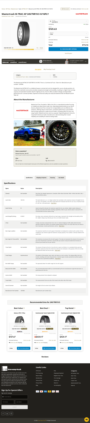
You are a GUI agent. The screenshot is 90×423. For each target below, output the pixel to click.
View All (73, 385)
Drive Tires (73, 378)
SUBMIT (14, 407)
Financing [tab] (52, 177)
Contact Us (56, 380)
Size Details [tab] (61, 177)
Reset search (66, 8)
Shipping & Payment (59, 373)
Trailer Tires (74, 380)
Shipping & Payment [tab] (41, 177)
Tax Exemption (57, 385)
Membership (39, 378)
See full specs (68, 53)
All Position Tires (75, 373)
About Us (56, 383)
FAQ (55, 370)
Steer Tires (73, 375)
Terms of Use (39, 380)
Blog (37, 385)
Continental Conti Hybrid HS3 (45, 313)
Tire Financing (39, 373)
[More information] (24, 308)
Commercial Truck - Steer (8, 16)
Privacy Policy (39, 383)
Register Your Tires (58, 375)
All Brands (38, 370)
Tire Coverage (57, 378)
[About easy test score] (12, 48)
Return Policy (39, 375)
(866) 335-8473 (51, 160)
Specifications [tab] (29, 177)
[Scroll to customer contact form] (85, 61)
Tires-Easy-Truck (42, 420)
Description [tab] (38, 69)
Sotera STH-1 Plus (19, 313)
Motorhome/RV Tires (76, 383)
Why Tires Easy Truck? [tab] (49, 69)
